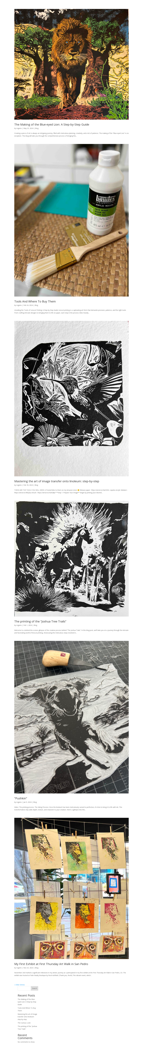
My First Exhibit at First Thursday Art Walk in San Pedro (51, 964)
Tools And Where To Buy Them (35, 301)
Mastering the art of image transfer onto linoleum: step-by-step (56, 481)
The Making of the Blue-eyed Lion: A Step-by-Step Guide (51, 124)
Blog (36, 128)
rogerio (19, 128)
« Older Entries (19, 985)
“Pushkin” (20, 798)
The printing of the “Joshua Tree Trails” (40, 621)
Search (34, 988)
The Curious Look (24, 1023)
